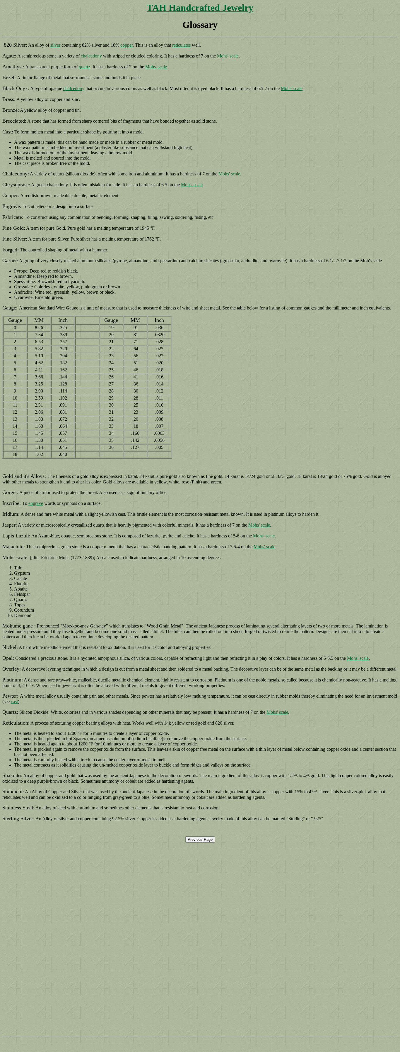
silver (55, 45)
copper (126, 45)
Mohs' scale (228, 55)
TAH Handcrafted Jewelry (200, 7)
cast (14, 701)
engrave (35, 503)
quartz (84, 66)
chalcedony (91, 55)
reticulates (181, 45)
